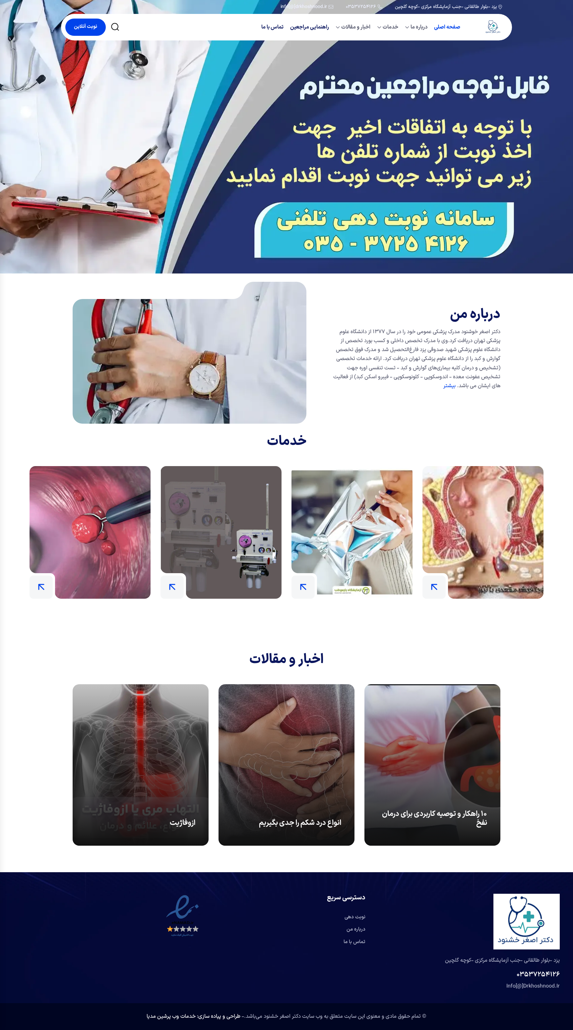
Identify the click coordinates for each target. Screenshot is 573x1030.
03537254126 (361, 6)
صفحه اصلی (447, 27)
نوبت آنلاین (85, 26)
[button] (182, 916)
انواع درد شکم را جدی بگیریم (300, 823)
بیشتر (449, 386)
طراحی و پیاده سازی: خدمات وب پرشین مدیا (194, 1016)
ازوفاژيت (182, 823)
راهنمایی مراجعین (309, 27)
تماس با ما (272, 27)
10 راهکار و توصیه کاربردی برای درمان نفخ (434, 818)
